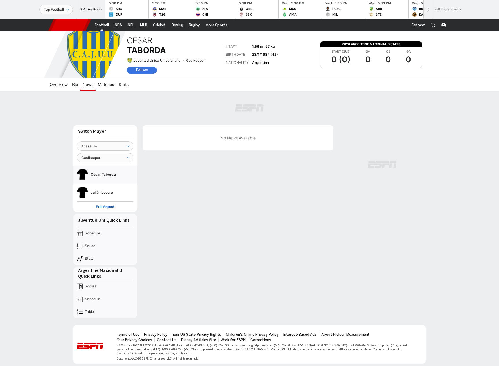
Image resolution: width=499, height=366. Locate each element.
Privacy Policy (155, 335)
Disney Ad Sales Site (198, 340)
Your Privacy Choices (134, 340)
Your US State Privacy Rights (196, 335)
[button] (433, 25)
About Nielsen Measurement (345, 335)
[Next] (427, 9)
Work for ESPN (233, 340)
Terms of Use (128, 335)
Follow (142, 70)
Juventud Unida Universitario (156, 60)
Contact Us (166, 340)
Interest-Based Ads (300, 335)
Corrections (260, 340)
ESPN (69, 25)
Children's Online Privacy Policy (252, 335)
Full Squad (105, 207)
